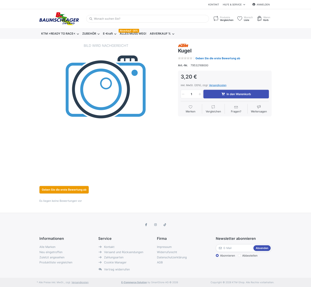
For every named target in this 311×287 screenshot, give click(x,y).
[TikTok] (165, 225)
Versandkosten (217, 85)
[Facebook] (146, 225)
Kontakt (213, 4)
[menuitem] (59, 34)
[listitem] (106, 110)
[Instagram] (155, 225)
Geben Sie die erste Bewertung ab (217, 58)
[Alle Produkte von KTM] (183, 45)
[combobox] (147, 19)
